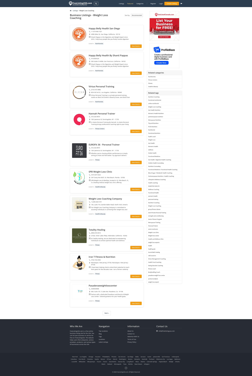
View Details (136, 46)
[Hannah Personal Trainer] (79, 119)
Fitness (97, 160)
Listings (121, 4)
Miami (103, 364)
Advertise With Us (133, 336)
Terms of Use (131, 339)
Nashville (144, 359)
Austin (149, 357)
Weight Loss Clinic (153, 232)
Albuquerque (91, 362)
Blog (100, 334)
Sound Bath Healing (154, 252)
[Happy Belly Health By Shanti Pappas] (79, 61)
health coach (152, 136)
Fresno (105, 362)
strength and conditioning (156, 216)
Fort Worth (82, 359)
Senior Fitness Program (155, 219)
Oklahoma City (160, 359)
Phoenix (114, 357)
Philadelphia (106, 357)
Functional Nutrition (154, 133)
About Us (130, 331)
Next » (107, 313)
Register (153, 4)
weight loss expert (153, 282)
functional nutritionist (154, 100)
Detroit (115, 359)
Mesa (137, 362)
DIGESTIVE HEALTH (153, 186)
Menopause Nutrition (154, 120)
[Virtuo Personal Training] (79, 92)
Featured (130, 4)
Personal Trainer (153, 226)
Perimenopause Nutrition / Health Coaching (161, 176)
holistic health (152, 153)
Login (161, 4)
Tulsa (124, 364)
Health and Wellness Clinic (156, 239)
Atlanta (143, 362)
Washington (122, 359)
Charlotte (90, 359)
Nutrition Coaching (153, 97)
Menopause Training (154, 222)
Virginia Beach (163, 362)
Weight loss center (153, 236)
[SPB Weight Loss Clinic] (79, 177)
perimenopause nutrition (155, 117)
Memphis (137, 359)
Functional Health (153, 193)
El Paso (109, 359)
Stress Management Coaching (157, 259)
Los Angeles (83, 357)
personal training (153, 199)
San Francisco (166, 357)
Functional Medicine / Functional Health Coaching (162, 169)
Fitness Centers (99, 129)
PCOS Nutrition (152, 127)
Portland (151, 359)
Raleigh (171, 362)
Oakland (109, 364)
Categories (139, 4)
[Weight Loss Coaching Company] (79, 204)
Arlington (146, 364)
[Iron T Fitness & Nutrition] (79, 262)
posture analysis (153, 279)
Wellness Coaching (153, 189)
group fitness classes (154, 209)
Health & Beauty (100, 187)
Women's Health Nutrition (156, 113)
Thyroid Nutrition (153, 123)
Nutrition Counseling (154, 166)
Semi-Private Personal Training (157, 213)
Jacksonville (156, 357)
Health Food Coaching (154, 262)
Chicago (91, 357)
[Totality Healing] (79, 235)
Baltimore (177, 359)
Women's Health (153, 146)
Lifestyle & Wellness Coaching (157, 179)
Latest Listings (103, 342)
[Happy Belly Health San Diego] (79, 34)
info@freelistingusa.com (167, 331)
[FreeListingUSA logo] (80, 3)
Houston (97, 357)
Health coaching (153, 183)
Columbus (74, 359)
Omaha (177, 362)
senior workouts (153, 229)
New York (75, 357)
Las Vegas (170, 359)
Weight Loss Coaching (154, 107)
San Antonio (122, 357)
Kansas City (121, 362)
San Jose (143, 357)
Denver (103, 359)
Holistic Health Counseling (156, 163)
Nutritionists (99, 43)
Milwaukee (82, 362)
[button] (181, 3)
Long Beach (130, 362)
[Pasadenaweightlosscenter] (79, 291)
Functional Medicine (154, 156)
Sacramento (112, 362)
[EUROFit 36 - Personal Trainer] (79, 150)
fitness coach (152, 269)
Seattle (97, 359)
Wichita (130, 364)
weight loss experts (153, 242)
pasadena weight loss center (156, 275)
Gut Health (151, 143)
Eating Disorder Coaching (155, 265)
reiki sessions (152, 255)
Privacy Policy (131, 342)
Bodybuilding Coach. (154, 272)
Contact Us (131, 334)
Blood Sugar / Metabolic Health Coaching (160, 173)
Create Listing (172, 4)
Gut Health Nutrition (154, 110)
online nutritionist (153, 103)
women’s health (153, 196)
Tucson (99, 362)
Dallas (137, 357)
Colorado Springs (152, 362)
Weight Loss (151, 140)
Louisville (74, 362)
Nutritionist (151, 130)
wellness (150, 150)
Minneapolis (117, 364)
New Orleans (138, 364)
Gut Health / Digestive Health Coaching (159, 160)
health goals (151, 249)
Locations (102, 339)
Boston (130, 359)
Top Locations (103, 331)
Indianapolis (175, 357)
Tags (100, 336)
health (150, 246)
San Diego (130, 357)
